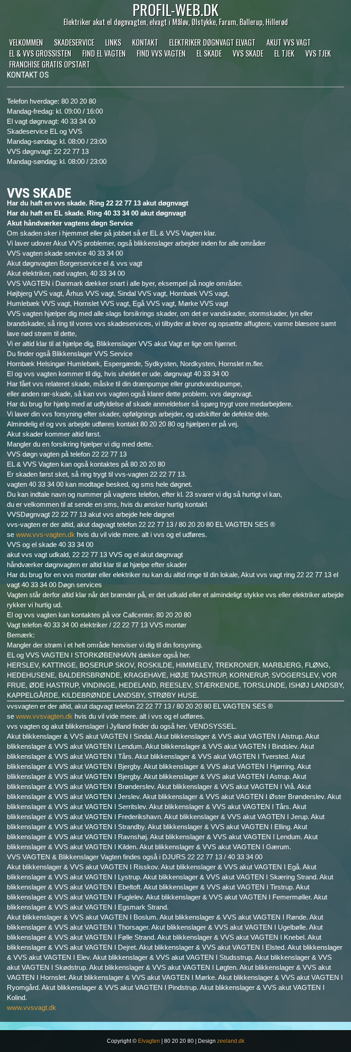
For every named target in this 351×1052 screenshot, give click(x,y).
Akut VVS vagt (288, 42)
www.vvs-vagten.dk (45, 534)
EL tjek (284, 53)
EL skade (209, 53)
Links (113, 42)
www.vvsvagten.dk (44, 716)
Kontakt (145, 42)
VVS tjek (318, 53)
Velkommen (26, 42)
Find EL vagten (104, 53)
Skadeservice (74, 42)
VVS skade (248, 53)
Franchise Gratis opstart (49, 64)
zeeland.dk (231, 1041)
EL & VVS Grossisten (40, 53)
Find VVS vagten (161, 53)
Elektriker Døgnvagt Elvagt (212, 42)
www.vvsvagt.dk (31, 1007)
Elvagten (149, 1041)
